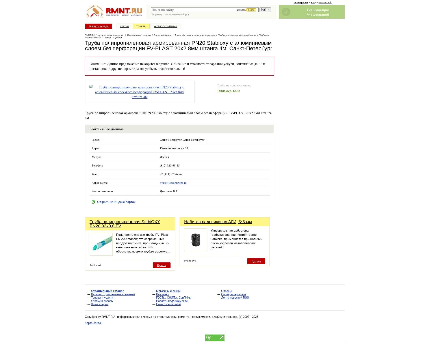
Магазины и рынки (168, 291)
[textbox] (205, 9)
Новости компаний (168, 304)
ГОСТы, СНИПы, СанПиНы (173, 297)
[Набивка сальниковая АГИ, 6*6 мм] (195, 250)
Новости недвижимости (171, 301)
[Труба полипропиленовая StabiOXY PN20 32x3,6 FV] (101, 254)
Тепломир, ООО (228, 91)
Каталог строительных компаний (113, 294)
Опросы (226, 291)
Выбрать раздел (99, 26)
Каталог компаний (165, 26)
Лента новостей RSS (235, 297)
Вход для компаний (321, 2)
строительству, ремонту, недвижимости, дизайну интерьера (197, 316)
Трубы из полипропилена (233, 85)
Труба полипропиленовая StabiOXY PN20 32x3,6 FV (125, 223)
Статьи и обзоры (102, 301)
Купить (161, 265)
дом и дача (136, 15)
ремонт (125, 15)
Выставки (162, 294)
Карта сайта (93, 323)
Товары (141, 26)
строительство (112, 15)
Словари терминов (233, 294)
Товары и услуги (102, 297)
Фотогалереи (99, 304)
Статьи (124, 26)
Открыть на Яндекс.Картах (116, 202)
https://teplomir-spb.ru (173, 183)
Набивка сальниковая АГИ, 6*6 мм (218, 221)
